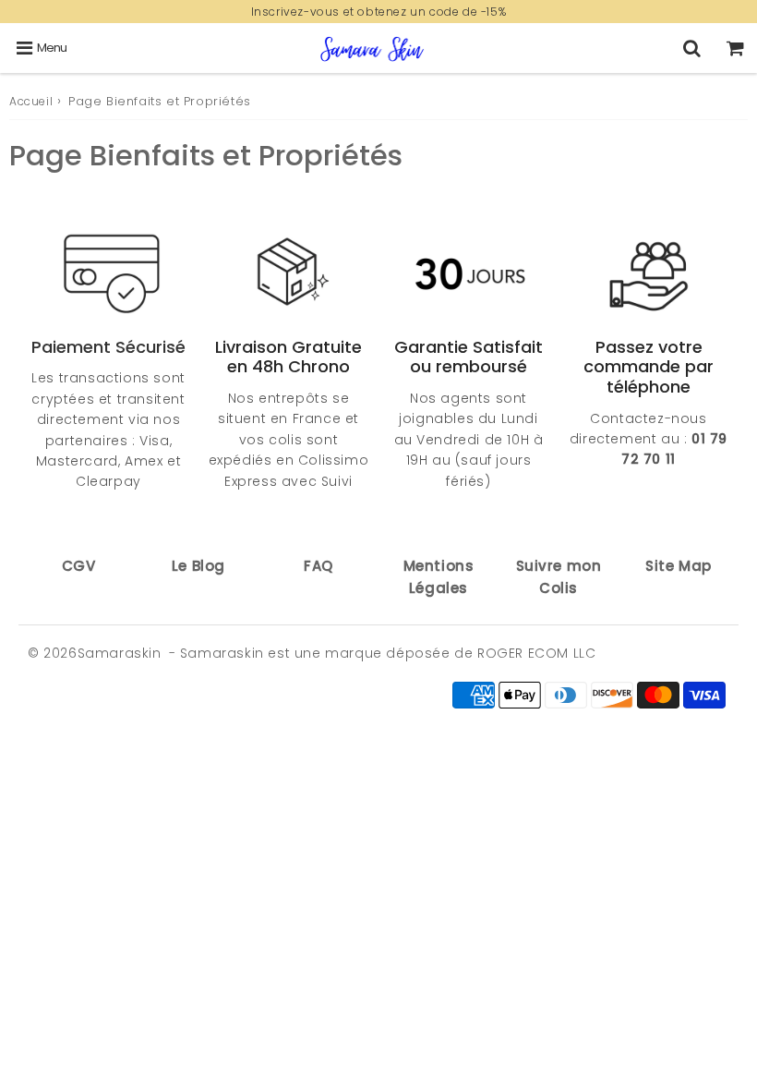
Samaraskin (120, 653)
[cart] (735, 48)
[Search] (692, 48)
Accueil (31, 101)
